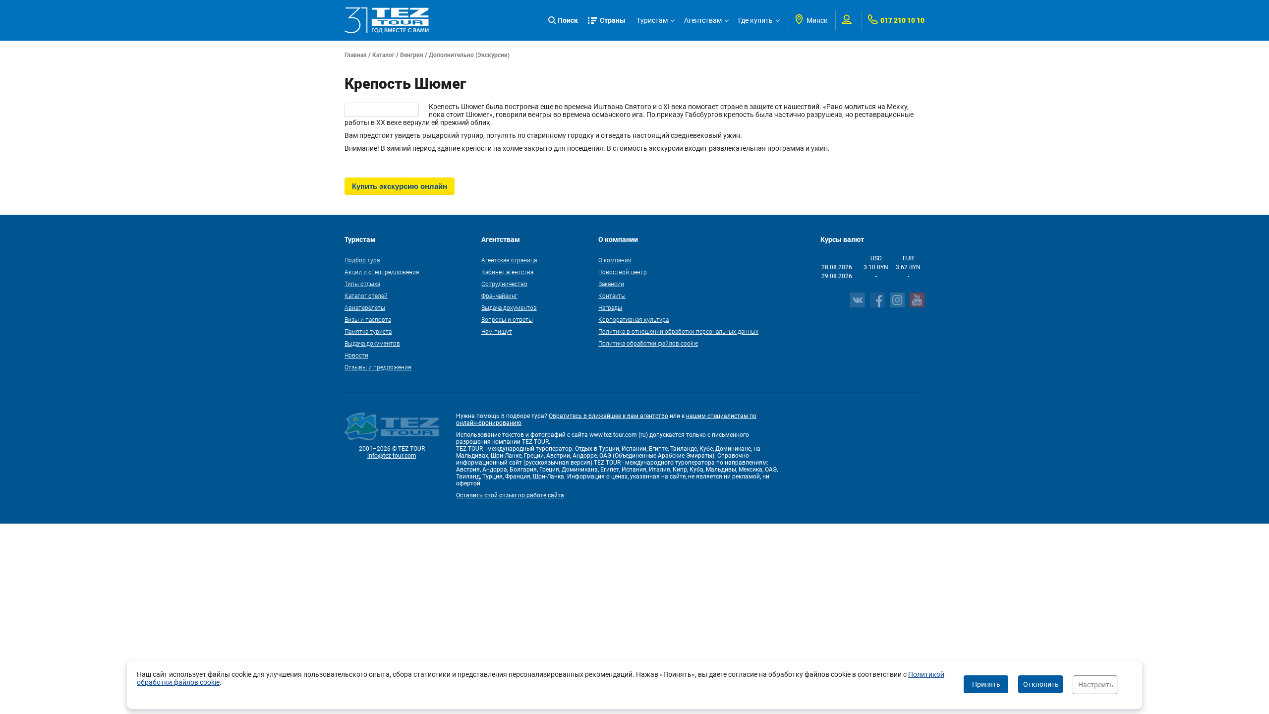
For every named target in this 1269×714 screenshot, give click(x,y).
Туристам (652, 20)
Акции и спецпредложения (382, 272)
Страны (613, 20)
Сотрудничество (504, 284)
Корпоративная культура (633, 319)
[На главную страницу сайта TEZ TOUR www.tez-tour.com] (387, 20)
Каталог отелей (366, 295)
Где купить (755, 20)
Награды (610, 307)
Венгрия (411, 55)
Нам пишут (496, 331)
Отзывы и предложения (378, 367)
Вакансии (611, 284)
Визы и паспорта (368, 319)
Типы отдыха (362, 284)
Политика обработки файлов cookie (648, 343)
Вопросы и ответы (507, 319)
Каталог (383, 55)
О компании (615, 260)
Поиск (568, 20)
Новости (356, 355)
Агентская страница (509, 260)
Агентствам (703, 20)
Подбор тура (362, 260)
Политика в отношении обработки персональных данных (678, 331)
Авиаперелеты (365, 307)
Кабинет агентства (507, 272)
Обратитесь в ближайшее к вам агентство (608, 416)
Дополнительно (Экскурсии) (469, 55)
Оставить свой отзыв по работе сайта (510, 495)
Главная (356, 55)
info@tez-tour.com (391, 455)
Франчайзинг (499, 295)
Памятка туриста (368, 331)
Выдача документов (372, 343)
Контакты (612, 295)
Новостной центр (622, 272)
